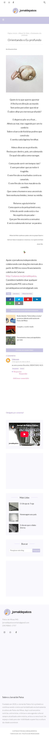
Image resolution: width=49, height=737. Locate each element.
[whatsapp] (9, 2)
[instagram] (4, 2)
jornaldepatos (31, 731)
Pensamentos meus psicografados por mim (29, 339)
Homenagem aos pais (28, 514)
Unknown (15, 359)
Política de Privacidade (30, 733)
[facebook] (13, 2)
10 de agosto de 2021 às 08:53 (21, 361)
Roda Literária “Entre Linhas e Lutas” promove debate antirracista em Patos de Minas (29, 318)
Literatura (16, 294)
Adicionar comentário (21, 378)
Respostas (18, 372)
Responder (15, 368)
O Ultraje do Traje (27, 504)
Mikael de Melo (24, 33)
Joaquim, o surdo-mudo (25, 327)
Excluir (22, 368)
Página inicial (12, 33)
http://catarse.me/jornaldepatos (21, 276)
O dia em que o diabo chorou (28, 526)
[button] (44, 2)
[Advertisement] (24, 471)
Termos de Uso (15, 733)
